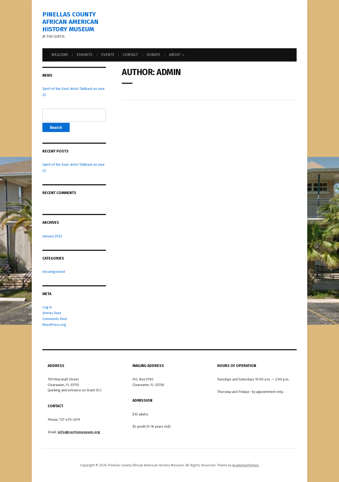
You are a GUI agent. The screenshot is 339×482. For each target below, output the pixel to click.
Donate (153, 54)
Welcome (59, 54)
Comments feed (54, 319)
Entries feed (51, 313)
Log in (47, 307)
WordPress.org (54, 325)
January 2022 (52, 236)
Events (107, 54)
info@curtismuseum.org (79, 432)
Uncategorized (53, 272)
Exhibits (84, 54)
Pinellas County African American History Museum (70, 22)
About (174, 54)
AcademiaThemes (245, 465)
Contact (130, 54)
